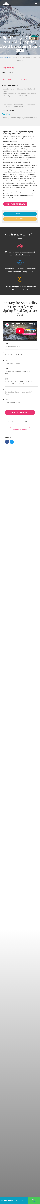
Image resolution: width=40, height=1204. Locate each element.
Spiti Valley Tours (9, 57)
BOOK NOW (20, 214)
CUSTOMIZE (20, 219)
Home (1, 57)
